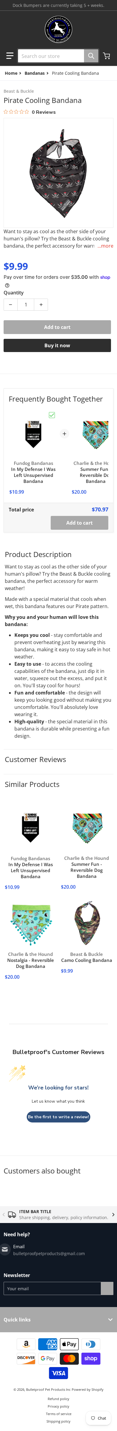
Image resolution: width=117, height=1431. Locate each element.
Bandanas (35, 73)
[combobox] (56, 55)
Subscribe (107, 1288)
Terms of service (58, 1413)
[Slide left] (3, 1214)
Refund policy (58, 1398)
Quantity (14, 292)
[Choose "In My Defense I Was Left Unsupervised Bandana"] (52, 415)
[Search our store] (91, 55)
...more (105, 246)
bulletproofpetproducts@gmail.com (49, 1253)
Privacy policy (58, 1406)
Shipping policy (58, 1421)
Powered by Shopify (88, 1389)
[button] (10, 56)
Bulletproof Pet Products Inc (48, 1389)
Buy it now (57, 345)
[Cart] (107, 56)
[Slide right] (113, 1214)
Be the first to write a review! (58, 1117)
